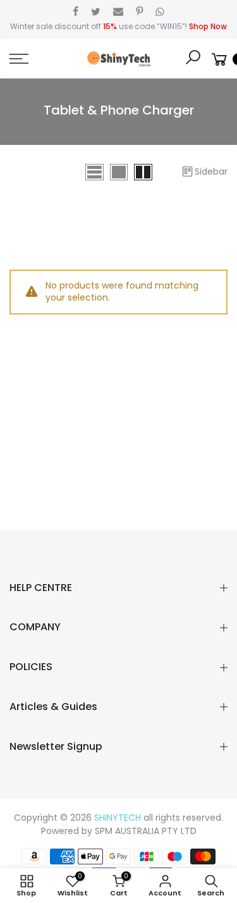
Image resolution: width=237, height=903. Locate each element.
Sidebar (211, 171)
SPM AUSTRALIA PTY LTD (146, 831)
